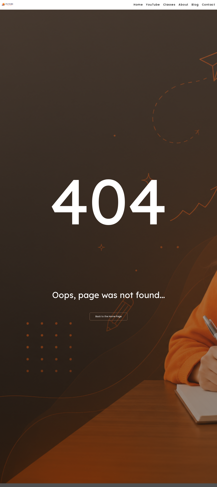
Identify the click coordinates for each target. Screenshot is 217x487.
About (183, 5)
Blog (195, 5)
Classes (169, 5)
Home (138, 5)
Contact (208, 5)
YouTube (153, 5)
